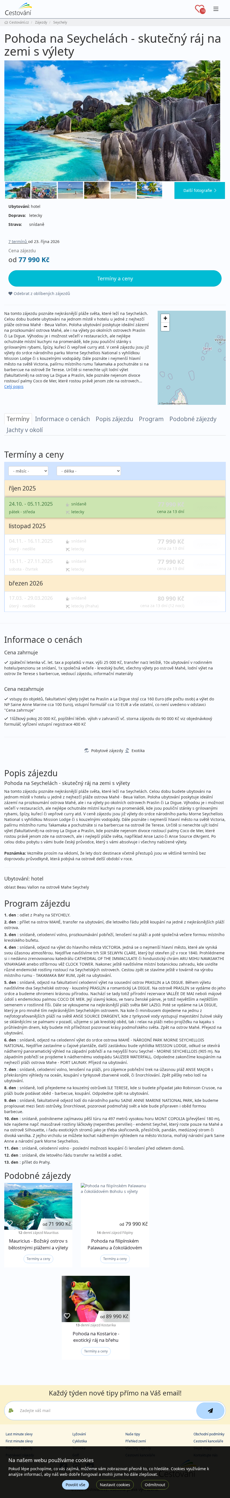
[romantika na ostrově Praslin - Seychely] (96, 190)
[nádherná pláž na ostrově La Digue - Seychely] (115, 120)
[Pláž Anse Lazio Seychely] (123, 190)
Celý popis (14, 386)
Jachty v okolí (25, 430)
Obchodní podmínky (209, 1434)
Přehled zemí (135, 1441)
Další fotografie (197, 190)
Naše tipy (132, 1434)
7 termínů (18, 241)
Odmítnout (155, 1484)
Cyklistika (79, 1441)
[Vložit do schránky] (9, 1223)
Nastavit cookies (115, 1484)
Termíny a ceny (38, 1258)
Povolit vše (75, 1484)
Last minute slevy (19, 1434)
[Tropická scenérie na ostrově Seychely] (149, 190)
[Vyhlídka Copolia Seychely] (44, 190)
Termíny (18, 419)
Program (151, 419)
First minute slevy (19, 1441)
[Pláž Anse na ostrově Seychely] (70, 190)
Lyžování (79, 1434)
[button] (165, 318)
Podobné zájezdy (193, 419)
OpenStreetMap (168, 403)
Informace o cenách (62, 419)
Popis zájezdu (114, 419)
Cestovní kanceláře (208, 1441)
